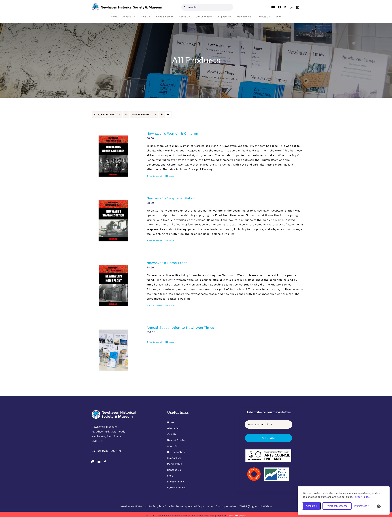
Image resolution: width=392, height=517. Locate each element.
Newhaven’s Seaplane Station (171, 198)
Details (170, 176)
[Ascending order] (126, 114)
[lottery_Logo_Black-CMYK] (268, 450)
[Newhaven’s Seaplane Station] (113, 220)
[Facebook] (279, 7)
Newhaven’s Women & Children (172, 133)
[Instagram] (285, 7)
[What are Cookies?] (381, 506)
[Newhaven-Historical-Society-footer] (113, 411)
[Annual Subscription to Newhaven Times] (113, 350)
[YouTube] (273, 7)
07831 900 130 (111, 450)
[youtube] (99, 461)
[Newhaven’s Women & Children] (113, 156)
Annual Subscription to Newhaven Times (180, 327)
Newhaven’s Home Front (167, 263)
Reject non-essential (337, 506)
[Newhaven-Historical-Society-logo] (127, 4)
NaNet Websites (236, 515)
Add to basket (155, 176)
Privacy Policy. (361, 497)
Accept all (311, 506)
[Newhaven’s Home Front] (113, 285)
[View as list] (168, 115)
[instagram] (92, 461)
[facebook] (105, 461)
